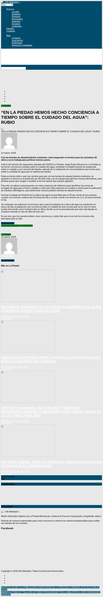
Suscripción (17, 40)
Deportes (16, 21)
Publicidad (17, 43)
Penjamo (16, 16)
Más (8, 35)
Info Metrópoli (7, 150)
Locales (15, 12)
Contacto (10, 31)
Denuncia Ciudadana (22, 45)
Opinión (10, 28)
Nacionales (17, 19)
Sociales (16, 24)
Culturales (17, 26)
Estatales (16, 14)
